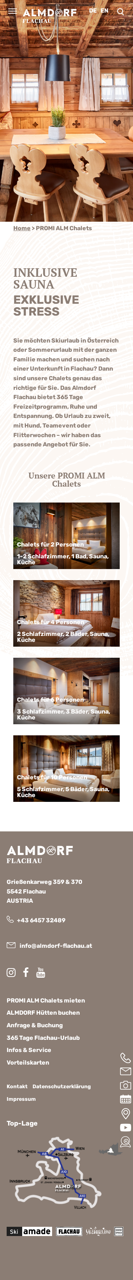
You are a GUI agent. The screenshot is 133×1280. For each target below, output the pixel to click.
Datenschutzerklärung (62, 1086)
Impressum (21, 1099)
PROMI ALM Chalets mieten (46, 1000)
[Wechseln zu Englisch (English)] (106, 11)
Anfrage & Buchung (35, 1025)
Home (22, 228)
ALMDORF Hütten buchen (43, 1012)
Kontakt (17, 1086)
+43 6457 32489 (41, 920)
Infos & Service (29, 1049)
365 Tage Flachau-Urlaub (43, 1037)
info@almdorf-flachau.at (56, 945)
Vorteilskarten (28, 1062)
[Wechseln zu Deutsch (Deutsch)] (94, 11)
